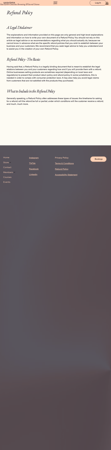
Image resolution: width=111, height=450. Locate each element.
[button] (107, 3)
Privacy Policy (61, 157)
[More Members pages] (14, 172)
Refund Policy (61, 169)
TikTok (32, 163)
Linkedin (33, 174)
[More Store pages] (10, 162)
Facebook (34, 169)
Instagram (34, 157)
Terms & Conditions (64, 163)
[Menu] (55, 3)
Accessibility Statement (66, 174)
